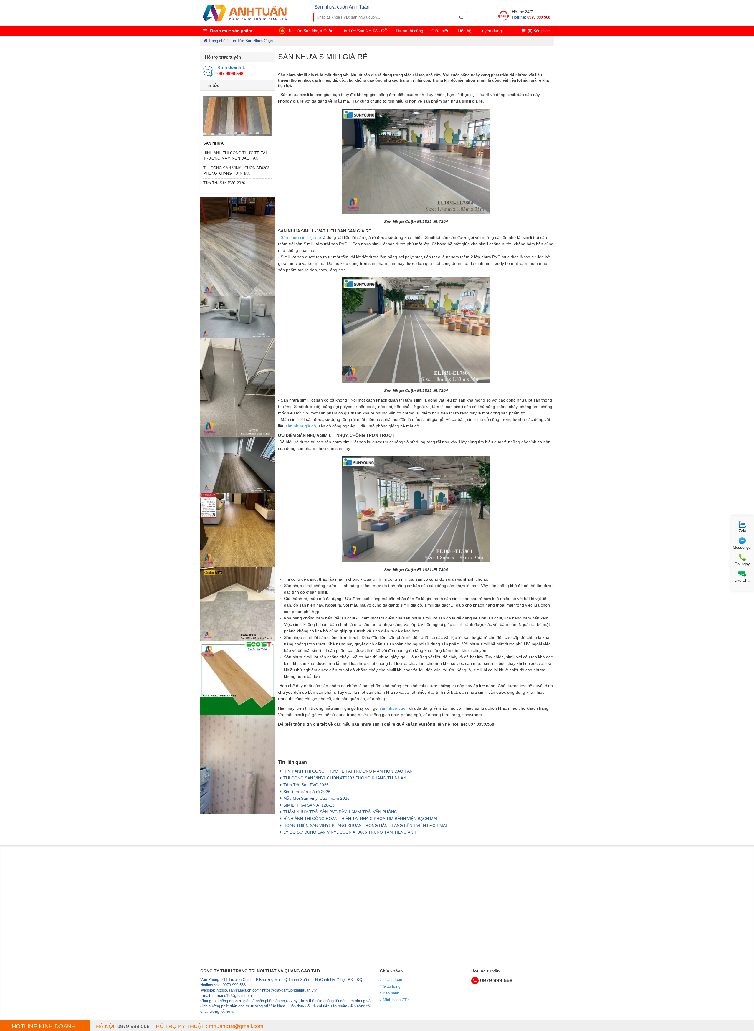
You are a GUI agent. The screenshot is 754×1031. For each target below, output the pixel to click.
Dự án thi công (409, 30)
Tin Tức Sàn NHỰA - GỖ (365, 30)
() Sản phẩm (539, 31)
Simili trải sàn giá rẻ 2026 (306, 791)
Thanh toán (392, 979)
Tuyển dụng (491, 30)
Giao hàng (391, 986)
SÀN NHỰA (213, 143)
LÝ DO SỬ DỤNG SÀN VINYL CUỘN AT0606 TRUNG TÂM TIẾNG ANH (349, 832)
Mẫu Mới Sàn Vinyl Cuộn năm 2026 (316, 798)
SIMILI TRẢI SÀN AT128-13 (309, 805)
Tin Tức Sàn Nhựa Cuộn (310, 30)
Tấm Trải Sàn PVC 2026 (224, 183)
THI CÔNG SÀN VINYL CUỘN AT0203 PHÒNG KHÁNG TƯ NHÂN (344, 778)
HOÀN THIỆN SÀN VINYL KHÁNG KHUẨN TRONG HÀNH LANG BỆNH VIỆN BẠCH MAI (365, 825)
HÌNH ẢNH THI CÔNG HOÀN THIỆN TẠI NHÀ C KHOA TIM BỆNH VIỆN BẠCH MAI (360, 818)
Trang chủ (216, 41)
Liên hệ (465, 30)
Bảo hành (391, 993)
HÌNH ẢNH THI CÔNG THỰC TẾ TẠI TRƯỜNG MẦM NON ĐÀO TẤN (348, 771)
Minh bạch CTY (396, 1000)
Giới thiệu (440, 30)
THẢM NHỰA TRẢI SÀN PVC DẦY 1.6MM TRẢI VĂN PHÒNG (340, 811)
